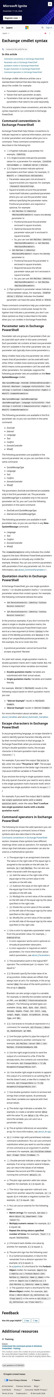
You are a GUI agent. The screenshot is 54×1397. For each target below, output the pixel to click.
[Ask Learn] (45, 33)
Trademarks (21, 1393)
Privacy (17, 1390)
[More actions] (50, 33)
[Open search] (42, 27)
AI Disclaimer (7, 1386)
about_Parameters (41, 955)
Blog (36, 1386)
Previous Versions (23, 1386)
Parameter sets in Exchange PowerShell (20, 62)
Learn (5, 33)
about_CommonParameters (31, 569)
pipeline (17, 1266)
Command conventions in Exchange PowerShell (24, 59)
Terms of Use (7, 1393)
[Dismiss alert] (50, 4)
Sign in (49, 27)
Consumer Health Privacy (35, 1390)
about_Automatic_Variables (35, 717)
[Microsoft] (27, 27)
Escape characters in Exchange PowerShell (22, 69)
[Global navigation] (2, 27)
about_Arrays (44, 1131)
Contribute (6, 1390)
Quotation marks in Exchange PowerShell (21, 65)
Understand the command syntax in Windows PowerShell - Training (22, 1347)
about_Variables (9, 717)
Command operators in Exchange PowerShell (23, 72)
